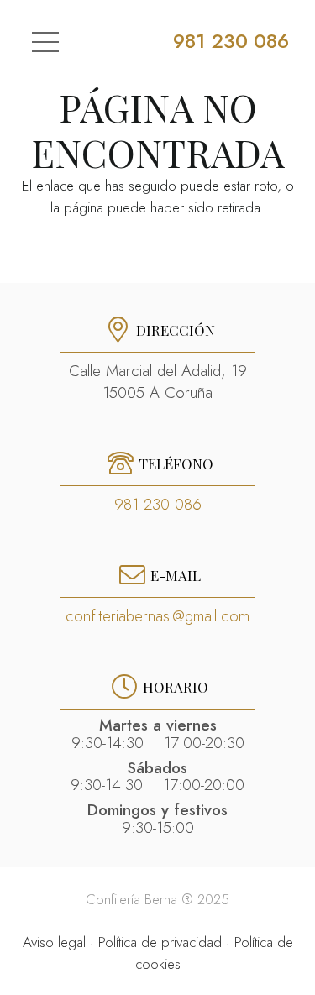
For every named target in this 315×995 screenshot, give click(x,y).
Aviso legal (54, 942)
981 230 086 (158, 504)
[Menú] (45, 42)
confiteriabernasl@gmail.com (157, 616)
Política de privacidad (160, 942)
